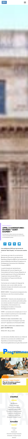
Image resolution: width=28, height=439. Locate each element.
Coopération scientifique (14, 415)
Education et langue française (14, 411)
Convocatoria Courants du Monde (13, 378)
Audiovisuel (14, 431)
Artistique (14, 428)
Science (14, 437)
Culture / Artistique (14, 405)
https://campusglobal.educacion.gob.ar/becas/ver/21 (14, 342)
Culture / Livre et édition (14, 407)
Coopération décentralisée (14, 413)
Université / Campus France (14, 417)
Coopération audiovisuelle (14, 409)
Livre (14, 429)
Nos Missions (14, 403)
